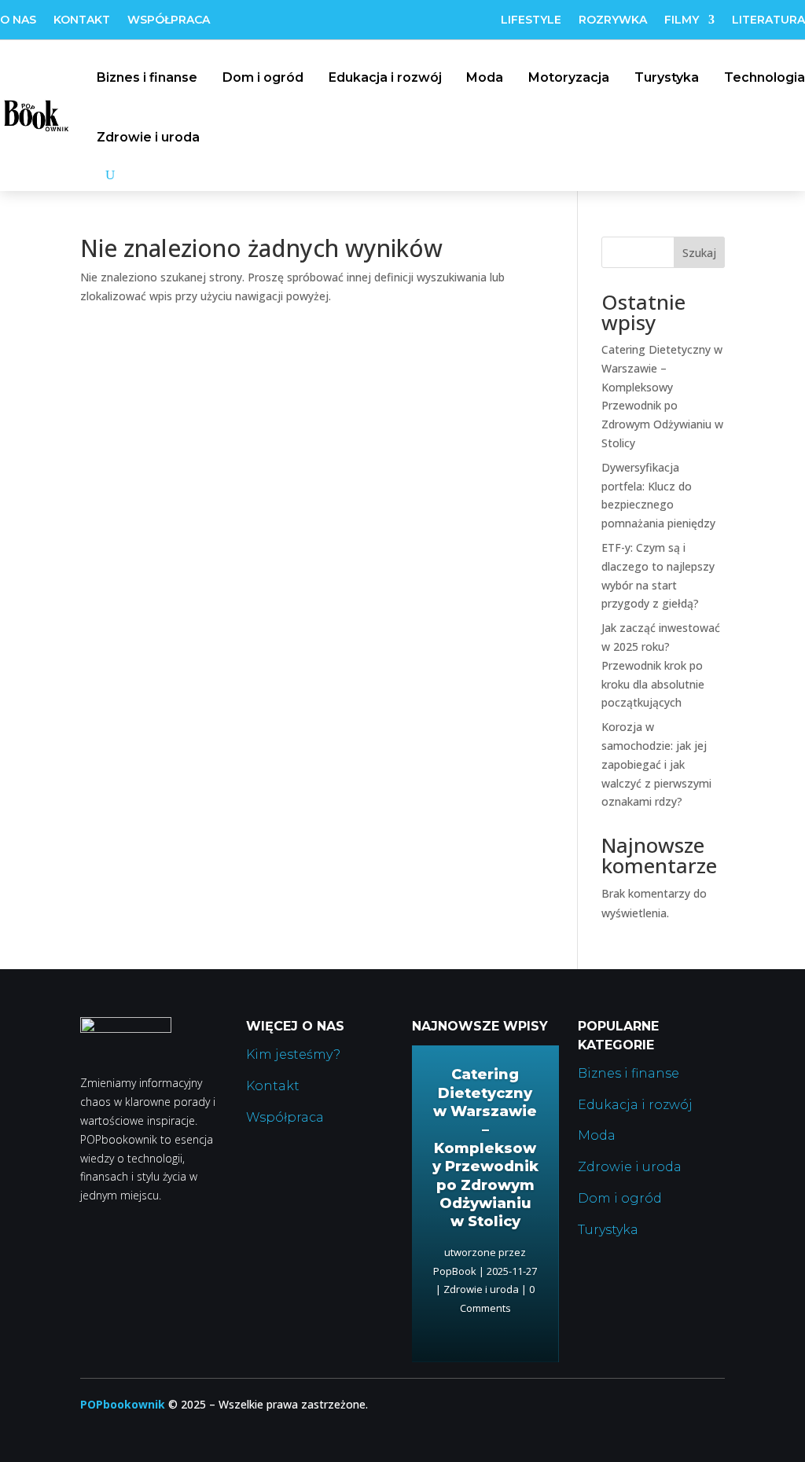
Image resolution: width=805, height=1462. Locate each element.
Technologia (764, 77)
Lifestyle (531, 20)
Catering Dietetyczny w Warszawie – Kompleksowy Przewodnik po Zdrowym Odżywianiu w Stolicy (485, 1148)
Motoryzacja (568, 77)
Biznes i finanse (147, 77)
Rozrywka (613, 20)
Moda (484, 77)
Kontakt (81, 20)
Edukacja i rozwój (385, 77)
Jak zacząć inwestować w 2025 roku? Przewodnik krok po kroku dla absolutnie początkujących (660, 665)
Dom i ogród (262, 77)
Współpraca (168, 20)
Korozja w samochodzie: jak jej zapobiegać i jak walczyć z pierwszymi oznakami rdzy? (656, 764)
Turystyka (666, 77)
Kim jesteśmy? (293, 1054)
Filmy (681, 20)
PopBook (454, 1271)
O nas (18, 20)
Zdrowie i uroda (148, 137)
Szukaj (699, 252)
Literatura (768, 20)
